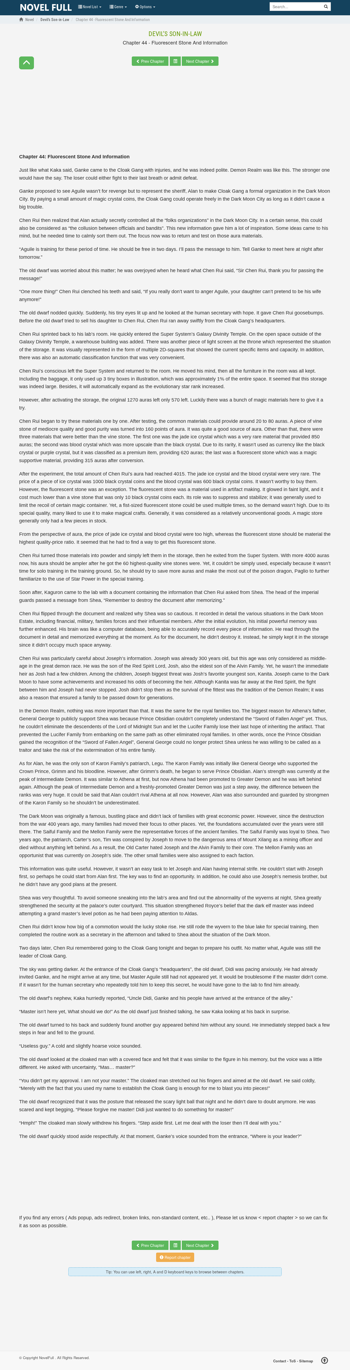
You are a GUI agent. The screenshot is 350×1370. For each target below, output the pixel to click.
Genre (118, 7)
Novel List (90, 7)
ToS (292, 1360)
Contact (279, 1360)
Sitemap (306, 1360)
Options (146, 7)
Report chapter (177, 1257)
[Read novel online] (46, 8)
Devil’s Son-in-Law (175, 34)
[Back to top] (324, 1361)
